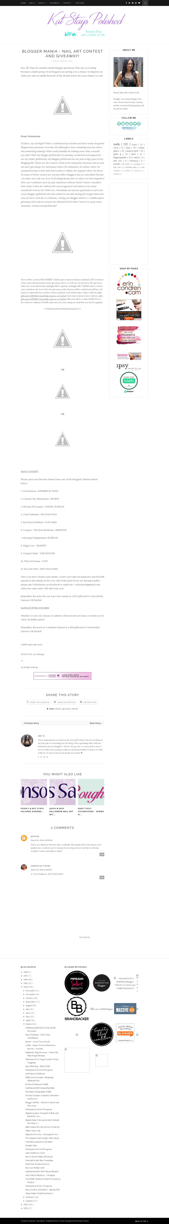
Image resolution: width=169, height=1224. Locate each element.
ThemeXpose (40, 1221)
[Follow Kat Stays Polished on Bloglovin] (129, 129)
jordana (137, 164)
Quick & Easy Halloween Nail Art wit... (61, 811)
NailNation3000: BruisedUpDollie (40, 1088)
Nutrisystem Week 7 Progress (38, 1186)
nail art (75, 709)
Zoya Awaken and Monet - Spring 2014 (42, 1189)
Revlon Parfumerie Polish (36, 1084)
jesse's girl (132, 150)
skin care (118, 161)
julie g (118, 154)
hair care (117, 167)
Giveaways (55, 3)
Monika (35, 836)
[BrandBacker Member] (77, 1020)
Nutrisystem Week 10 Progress (39, 1070)
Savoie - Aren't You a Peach (37, 1041)
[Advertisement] (128, 224)
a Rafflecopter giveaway (31, 644)
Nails (32, 3)
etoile (127, 170)
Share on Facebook (39, 702)
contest (57, 709)
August (29, 1005)
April (28, 1020)
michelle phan (131, 167)
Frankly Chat (31, 1145)
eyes (116, 147)
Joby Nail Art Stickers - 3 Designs (40, 1175)
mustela (116, 174)
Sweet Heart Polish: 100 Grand (39, 1156)
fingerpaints (120, 157)
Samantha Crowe (40, 866)
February (30, 1197)
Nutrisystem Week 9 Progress (38, 1109)
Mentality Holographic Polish (38, 1092)
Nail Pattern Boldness (35, 1073)
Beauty (42, 3)
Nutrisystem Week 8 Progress (38, 1149)
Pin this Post (90, 702)
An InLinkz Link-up (29, 667)
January (29, 1201)
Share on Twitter (66, 702)
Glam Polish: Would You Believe (39, 1193)
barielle (117, 164)
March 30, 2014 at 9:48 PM (41, 870)
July (28, 1009)
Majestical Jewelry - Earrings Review (41, 1134)
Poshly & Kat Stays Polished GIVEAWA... (32, 810)
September (31, 1002)
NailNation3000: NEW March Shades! (42, 1171)
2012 (26, 1208)
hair (128, 164)
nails (117, 144)
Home (23, 3)
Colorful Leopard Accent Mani (38, 1142)
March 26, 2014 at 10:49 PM (41, 840)
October (30, 998)
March (29, 1024)
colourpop (134, 161)
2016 (26, 979)
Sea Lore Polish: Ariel (34, 1168)
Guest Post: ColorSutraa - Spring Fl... (91, 811)
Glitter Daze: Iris (32, 1130)
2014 (26, 987)
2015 (26, 983)
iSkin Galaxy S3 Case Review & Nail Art (42, 1127)
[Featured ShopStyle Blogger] (101, 991)
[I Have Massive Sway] (125, 1013)
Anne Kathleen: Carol (35, 1153)
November (31, 994)
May (28, 1016)
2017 (26, 976)
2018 (26, 972)
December (31, 990)
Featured (80, 3)
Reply (102, 854)
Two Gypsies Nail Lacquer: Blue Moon (42, 1138)
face (134, 154)
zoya (135, 144)
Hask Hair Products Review (37, 1164)
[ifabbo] (137, 991)
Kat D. (41, 736)
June (28, 1013)
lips (128, 147)
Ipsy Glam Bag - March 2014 (37, 1066)
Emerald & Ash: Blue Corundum (39, 1160)
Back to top (141, 1221)
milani (137, 157)
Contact (67, 3)
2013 (26, 1204)
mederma (138, 171)
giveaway (66, 709)
